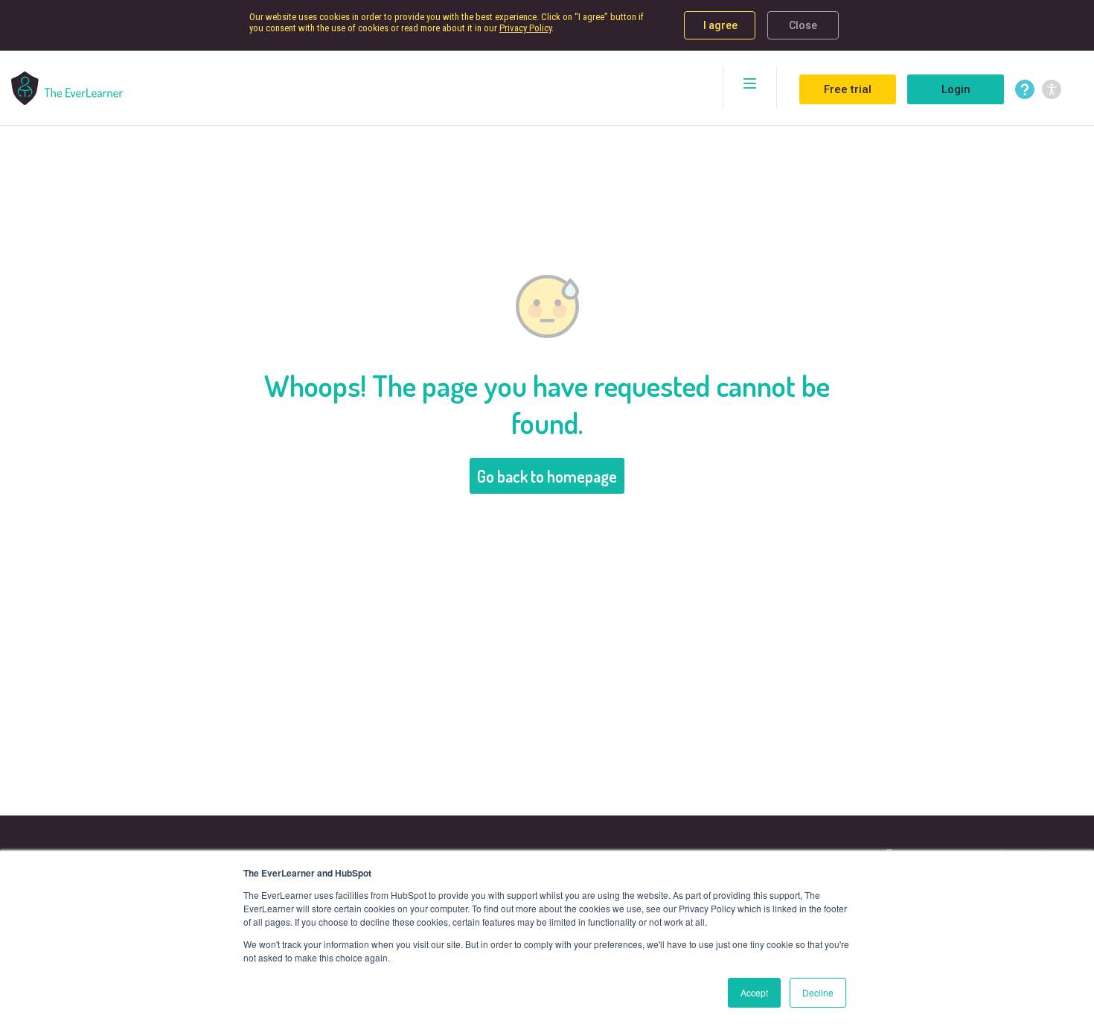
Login (955, 89)
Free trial (847, 89)
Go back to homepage (547, 475)
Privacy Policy (525, 28)
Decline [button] (818, 992)
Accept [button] (754, 992)
